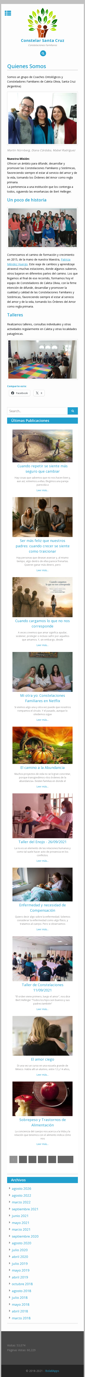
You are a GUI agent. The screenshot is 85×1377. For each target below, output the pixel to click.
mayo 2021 (20, 1222)
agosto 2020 (21, 1243)
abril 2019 (20, 1277)
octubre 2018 (22, 1284)
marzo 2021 (21, 1229)
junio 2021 (20, 1215)
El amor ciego (42, 1059)
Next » (65, 1159)
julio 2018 (20, 1297)
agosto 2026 (21, 1188)
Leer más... (43, 490)
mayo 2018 (20, 1304)
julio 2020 (20, 1250)
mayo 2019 (20, 1270)
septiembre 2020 (25, 1236)
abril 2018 (20, 1311)
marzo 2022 (21, 1202)
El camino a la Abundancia (42, 767)
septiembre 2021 (25, 1209)
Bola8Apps (52, 1371)
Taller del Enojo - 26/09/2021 (42, 841)
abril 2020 (20, 1256)
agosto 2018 (21, 1291)
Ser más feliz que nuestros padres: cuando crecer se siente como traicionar (43, 546)
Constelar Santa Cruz (42, 40)
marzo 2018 (21, 1318)
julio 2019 (20, 1263)
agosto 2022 (21, 1195)
